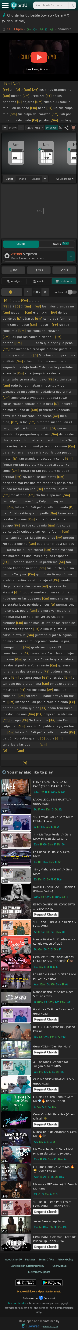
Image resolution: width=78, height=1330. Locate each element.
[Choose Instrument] (45, 179)
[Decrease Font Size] (27, 292)
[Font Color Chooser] (11, 292)
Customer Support (39, 1271)
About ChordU (13, 1259)
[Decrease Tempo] (5, 127)
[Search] (72, 5)
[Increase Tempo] (21, 127)
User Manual (59, 1265)
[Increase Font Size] (45, 292)
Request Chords (45, 914)
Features (30, 1259)
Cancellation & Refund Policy (27, 1265)
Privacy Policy (65, 1259)
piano (22, 178)
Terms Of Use (46, 1259)
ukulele (36, 178)
